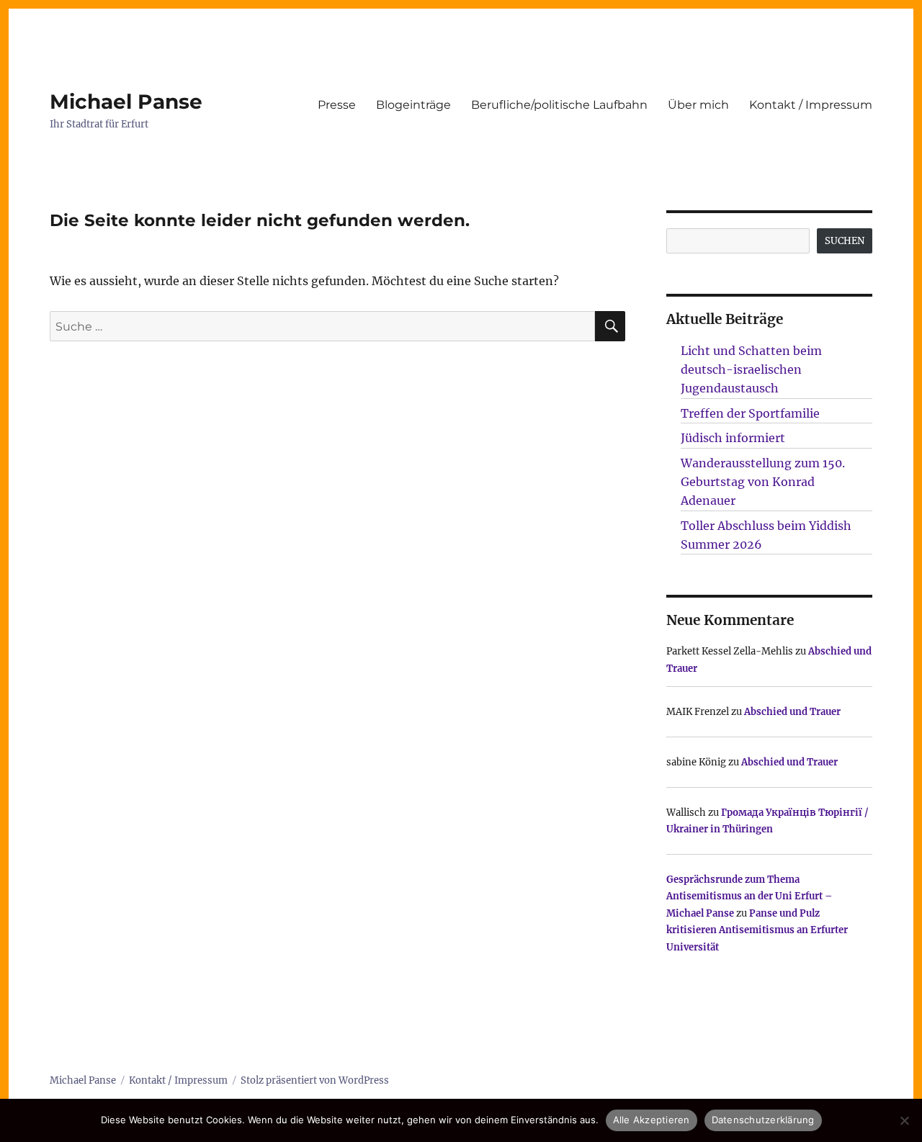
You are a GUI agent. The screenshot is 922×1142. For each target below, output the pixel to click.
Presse (337, 105)
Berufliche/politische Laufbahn (559, 105)
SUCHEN (844, 241)
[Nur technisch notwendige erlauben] (904, 1120)
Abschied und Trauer (792, 712)
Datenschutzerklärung (763, 1119)
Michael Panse (126, 101)
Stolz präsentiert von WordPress (315, 1080)
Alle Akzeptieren (651, 1119)
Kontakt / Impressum (810, 105)
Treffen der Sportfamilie (750, 413)
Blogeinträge (413, 105)
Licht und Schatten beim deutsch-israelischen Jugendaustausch (751, 369)
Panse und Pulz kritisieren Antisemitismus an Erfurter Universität (757, 930)
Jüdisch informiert (733, 438)
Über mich (698, 105)
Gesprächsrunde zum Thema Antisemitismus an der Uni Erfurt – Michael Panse (749, 896)
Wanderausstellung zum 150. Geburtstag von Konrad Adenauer (763, 482)
